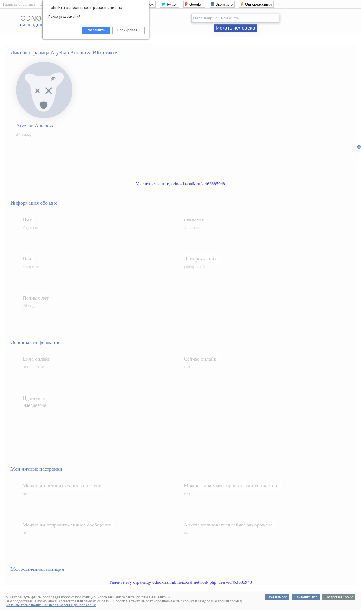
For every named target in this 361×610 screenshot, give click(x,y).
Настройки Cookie (339, 597)
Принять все (277, 597)
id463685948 (34, 405)
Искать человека (235, 28)
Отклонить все (305, 597)
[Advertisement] (186, 162)
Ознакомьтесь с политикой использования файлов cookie (51, 605)
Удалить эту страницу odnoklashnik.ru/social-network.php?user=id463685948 (180, 582)
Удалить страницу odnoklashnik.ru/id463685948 (180, 183)
